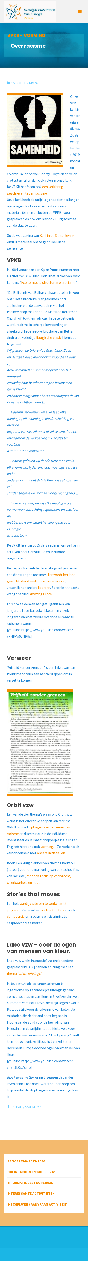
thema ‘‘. (24, 973)
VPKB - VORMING (26, 35)
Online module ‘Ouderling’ (31, 1172)
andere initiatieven (51, 853)
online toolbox (53, 910)
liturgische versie (49, 337)
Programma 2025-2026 (26, 1161)
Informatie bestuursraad (30, 1182)
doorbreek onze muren (38, 581)
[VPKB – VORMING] (30, 11)
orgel (61, 581)
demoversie (16, 916)
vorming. (47, 846)
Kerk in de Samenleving (57, 235)
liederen (44, 587)
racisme (17, 1107)
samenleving (34, 1107)
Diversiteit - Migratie (26, 83)
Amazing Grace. (41, 594)
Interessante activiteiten (31, 1193)
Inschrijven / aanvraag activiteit (37, 1204)
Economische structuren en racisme (48, 282)
